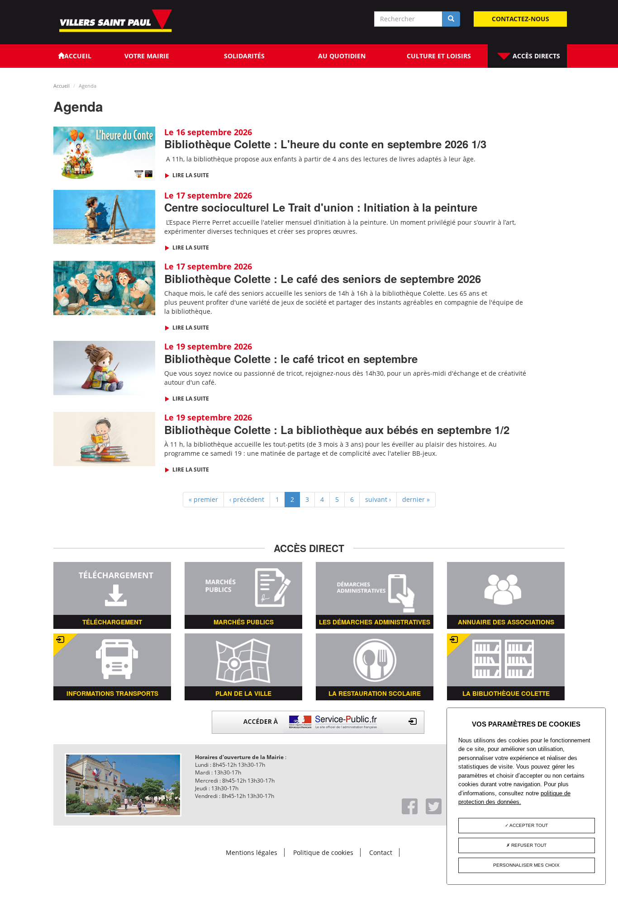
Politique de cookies (323, 852)
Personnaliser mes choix (526, 865)
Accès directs (535, 56)
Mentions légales (251, 852)
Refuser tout (528, 845)
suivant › (378, 499)
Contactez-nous (520, 18)
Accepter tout (528, 825)
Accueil (61, 85)
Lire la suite (190, 175)
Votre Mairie (146, 56)
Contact (380, 852)
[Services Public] (318, 721)
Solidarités (244, 56)
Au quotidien (342, 56)
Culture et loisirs (439, 56)
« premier (203, 499)
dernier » (416, 499)
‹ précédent (246, 499)
